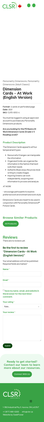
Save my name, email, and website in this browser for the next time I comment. (21, 293)
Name (6, 269)
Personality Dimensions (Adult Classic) (21, 83)
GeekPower (18, 414)
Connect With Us (22, 374)
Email (6, 280)
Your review (9, 312)
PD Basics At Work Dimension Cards (19, 130)
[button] (22, 142)
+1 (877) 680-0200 (11, 411)
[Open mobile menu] (31, 401)
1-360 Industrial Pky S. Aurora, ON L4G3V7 (21, 407)
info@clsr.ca (27, 411)
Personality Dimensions (15, 81)
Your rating (8, 302)
